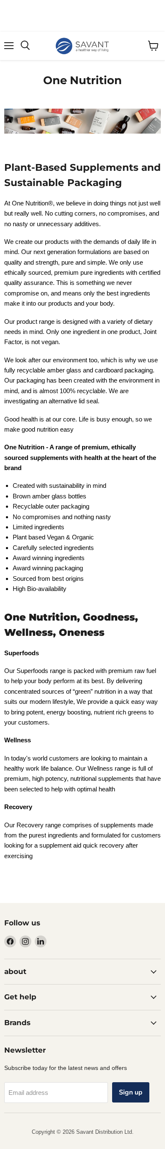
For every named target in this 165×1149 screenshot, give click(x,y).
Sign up (131, 1092)
